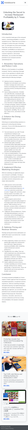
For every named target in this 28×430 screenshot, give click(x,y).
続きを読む (7, 352)
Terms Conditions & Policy (7, 429)
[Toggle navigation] (25, 2)
